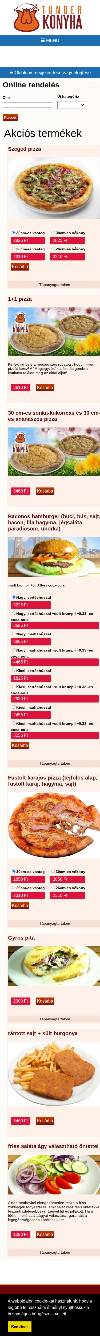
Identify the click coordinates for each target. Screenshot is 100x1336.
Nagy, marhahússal (33, 634)
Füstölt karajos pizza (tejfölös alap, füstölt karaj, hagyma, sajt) (52, 781)
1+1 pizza (20, 299)
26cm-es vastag (30, 249)
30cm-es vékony (70, 233)
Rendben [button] (19, 1326)
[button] (69, 1314)
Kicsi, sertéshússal (33, 671)
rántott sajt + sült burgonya (43, 1033)
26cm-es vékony (70, 249)
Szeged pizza (24, 149)
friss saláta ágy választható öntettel (53, 1146)
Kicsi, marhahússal (33, 707)
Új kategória (68, 96)
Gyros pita (21, 938)
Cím (6, 97)
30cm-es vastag (30, 233)
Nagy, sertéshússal (33, 597)
